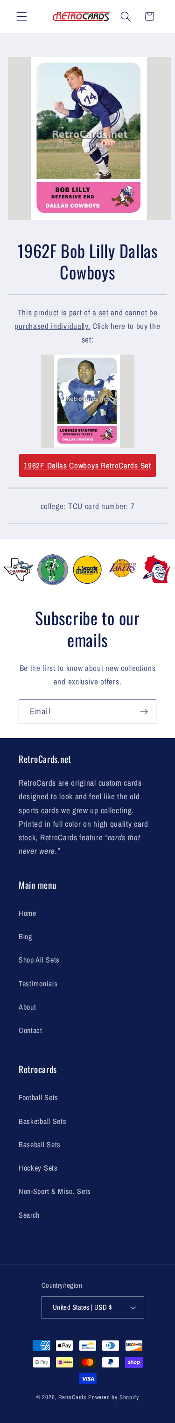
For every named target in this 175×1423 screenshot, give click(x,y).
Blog (25, 936)
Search (29, 1215)
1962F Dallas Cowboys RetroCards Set (87, 465)
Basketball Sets (42, 1121)
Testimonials (38, 983)
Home (27, 913)
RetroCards (72, 1397)
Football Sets (38, 1097)
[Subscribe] (144, 712)
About (27, 1007)
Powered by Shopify (113, 1397)
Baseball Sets (40, 1144)
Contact (30, 1030)
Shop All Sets (39, 960)
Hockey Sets (38, 1168)
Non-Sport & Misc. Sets (55, 1191)
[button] (22, 16)
